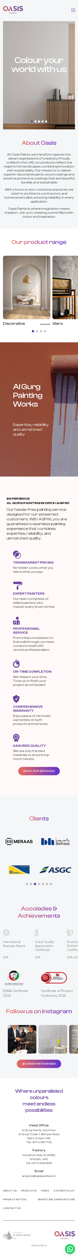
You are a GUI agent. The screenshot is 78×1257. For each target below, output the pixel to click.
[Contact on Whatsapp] (70, 1249)
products (29, 1190)
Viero (45, 1190)
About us (10, 1190)
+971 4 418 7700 (41, 1142)
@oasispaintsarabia (39, 1063)
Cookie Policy (64, 1190)
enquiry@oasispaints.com (39, 1176)
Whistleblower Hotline (56, 1199)
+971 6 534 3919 (41, 1163)
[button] (73, 10)
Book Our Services (39, 771)
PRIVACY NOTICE (14, 1199)
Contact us (12, 1208)
